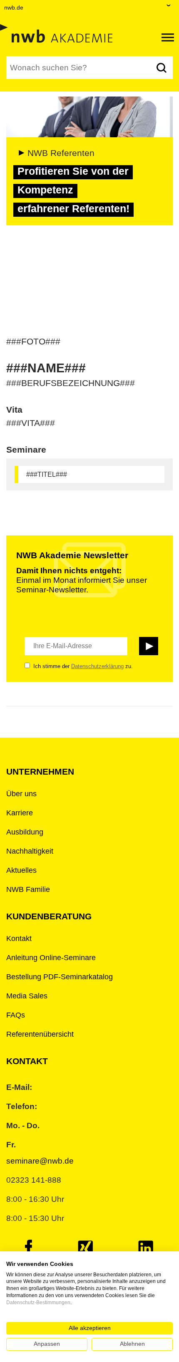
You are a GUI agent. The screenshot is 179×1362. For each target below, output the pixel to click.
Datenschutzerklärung (97, 666)
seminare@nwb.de (40, 1160)
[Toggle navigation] (168, 37)
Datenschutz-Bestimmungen (38, 1302)
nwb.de (13, 7)
